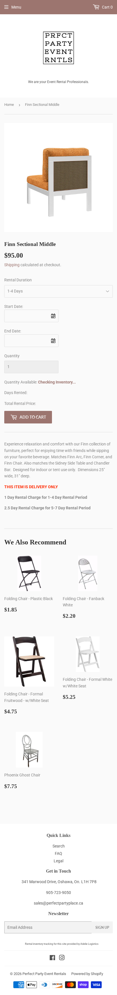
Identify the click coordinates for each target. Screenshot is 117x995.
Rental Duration (18, 280)
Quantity (12, 356)
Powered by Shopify (87, 974)
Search (59, 846)
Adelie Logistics (89, 943)
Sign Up (102, 927)
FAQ (58, 853)
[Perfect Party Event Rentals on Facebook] (52, 958)
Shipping (12, 265)
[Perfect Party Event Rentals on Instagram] (62, 958)
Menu (16, 7)
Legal (58, 861)
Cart (107, 7)
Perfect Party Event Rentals (44, 974)
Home (9, 104)
